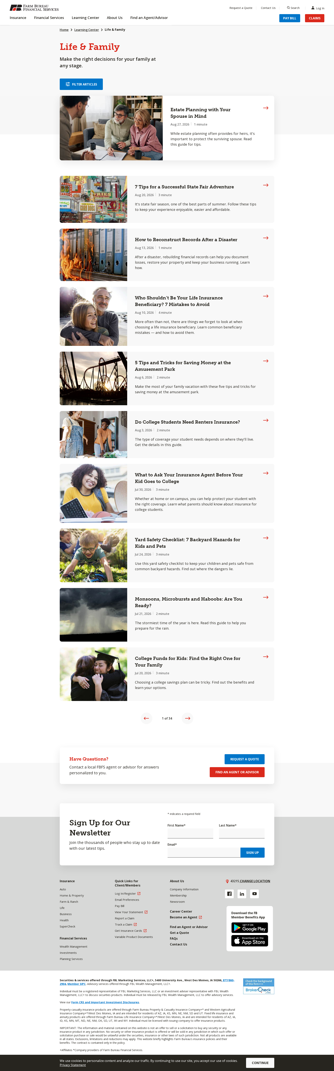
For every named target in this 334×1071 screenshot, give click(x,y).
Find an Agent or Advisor (237, 772)
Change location (254, 881)
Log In (320, 8)
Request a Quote (240, 7)
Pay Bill (289, 18)
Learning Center (86, 30)
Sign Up (252, 852)
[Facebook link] (229, 894)
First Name (177, 825)
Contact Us (268, 7)
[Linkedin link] (242, 894)
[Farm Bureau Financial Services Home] (35, 8)
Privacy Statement (73, 1065)
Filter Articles (84, 84)
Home (64, 30)
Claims (314, 18)
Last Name (228, 825)
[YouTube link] (254, 894)
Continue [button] (260, 1063)
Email (172, 844)
